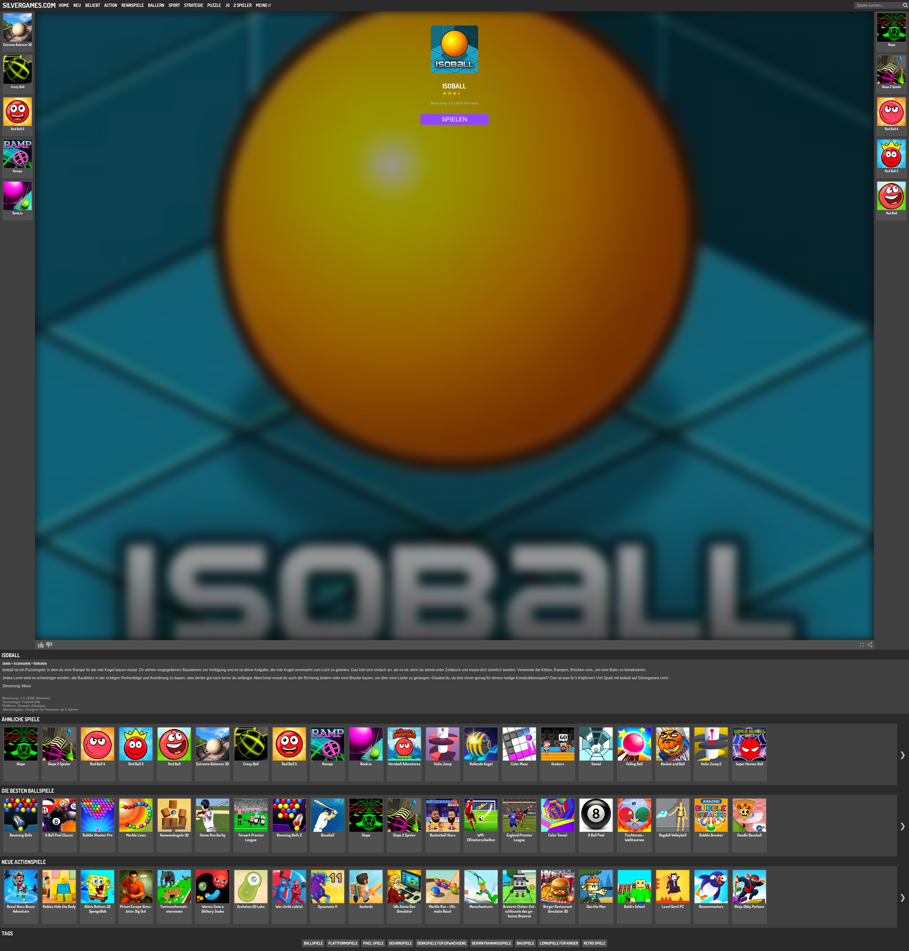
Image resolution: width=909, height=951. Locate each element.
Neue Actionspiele (24, 862)
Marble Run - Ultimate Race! (443, 909)
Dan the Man (596, 906)
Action (110, 5)
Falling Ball (634, 764)
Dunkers (557, 764)
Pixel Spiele (373, 943)
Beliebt (92, 5)
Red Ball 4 (97, 764)
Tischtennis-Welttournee (634, 837)
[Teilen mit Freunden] (870, 645)
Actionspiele (22, 663)
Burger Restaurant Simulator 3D (557, 909)
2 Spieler (243, 5)
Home (64, 5)
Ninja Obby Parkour (749, 906)
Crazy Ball (251, 764)
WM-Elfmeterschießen (481, 837)
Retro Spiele (594, 943)
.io (227, 5)
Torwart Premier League (251, 837)
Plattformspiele (342, 943)
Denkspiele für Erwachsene (441, 943)
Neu (77, 5)
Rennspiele (132, 5)
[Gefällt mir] (41, 645)
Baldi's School (634, 906)
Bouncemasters (711, 906)
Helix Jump (443, 764)
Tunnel (596, 764)
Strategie (193, 5)
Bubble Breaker (711, 835)
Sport (174, 5)
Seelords (366, 906)
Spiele (6, 663)
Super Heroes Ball (749, 764)
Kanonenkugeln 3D (174, 835)
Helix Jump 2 (711, 764)
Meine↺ (263, 5)
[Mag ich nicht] (49, 645)
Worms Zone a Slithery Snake (212, 909)
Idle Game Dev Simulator (404, 909)
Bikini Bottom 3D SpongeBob (98, 909)
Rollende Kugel (481, 764)
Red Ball (174, 764)
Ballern (156, 5)
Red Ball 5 (289, 764)
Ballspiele (40, 663)
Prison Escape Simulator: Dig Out (136, 909)
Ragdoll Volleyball (672, 835)
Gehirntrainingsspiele (491, 943)
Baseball (327, 835)
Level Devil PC (673, 906)
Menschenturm (481, 906)
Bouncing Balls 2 (289, 835)
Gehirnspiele (400, 943)
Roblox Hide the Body (59, 906)
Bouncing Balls (21, 835)
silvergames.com (29, 5)
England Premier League (519, 837)
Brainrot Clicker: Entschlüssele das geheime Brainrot (519, 911)
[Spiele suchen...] (906, 5)
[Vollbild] (862, 645)
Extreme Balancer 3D (212, 764)
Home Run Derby (213, 835)
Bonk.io (366, 764)
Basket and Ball (673, 764)
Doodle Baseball (749, 835)
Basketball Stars (442, 835)
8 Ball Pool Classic (59, 835)
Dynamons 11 (327, 906)
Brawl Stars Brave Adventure (21, 909)
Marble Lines (136, 835)
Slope (21, 764)
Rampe (327, 764)
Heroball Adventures (404, 764)
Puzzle (214, 5)
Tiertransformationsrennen (174, 909)
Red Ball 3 (135, 764)
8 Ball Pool (596, 835)
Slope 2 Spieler (59, 764)
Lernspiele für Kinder (559, 943)
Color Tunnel (557, 835)
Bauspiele (525, 943)
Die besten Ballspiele (28, 790)
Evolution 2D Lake (251, 906)
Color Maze (519, 764)
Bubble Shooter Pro (97, 835)
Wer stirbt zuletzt (289, 906)
